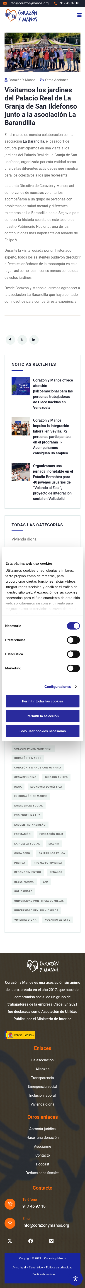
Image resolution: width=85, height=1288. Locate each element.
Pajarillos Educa (52, 853)
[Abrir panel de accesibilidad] (75, 1278)
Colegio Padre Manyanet (33, 748)
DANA (18, 786)
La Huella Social (27, 843)
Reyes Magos (24, 881)
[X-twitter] (10, 1241)
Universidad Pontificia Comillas (39, 900)
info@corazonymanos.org (45, 1225)
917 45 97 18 (34, 1206)
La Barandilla (33, 141)
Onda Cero (22, 853)
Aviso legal (19, 1267)
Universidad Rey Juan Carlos (36, 910)
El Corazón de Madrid (31, 796)
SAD (45, 881)
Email (27, 1218)
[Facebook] (30, 1241)
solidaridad (23, 891)
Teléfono (29, 1199)
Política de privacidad (59, 1267)
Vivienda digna (24, 539)
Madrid (54, 843)
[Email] (10, 1223)
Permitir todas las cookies (42, 701)
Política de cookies (43, 1274)
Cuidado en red (56, 777)
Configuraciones (57, 687)
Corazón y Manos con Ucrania (37, 767)
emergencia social (28, 805)
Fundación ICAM (51, 834)
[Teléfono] (10, 1204)
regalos (56, 872)
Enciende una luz (27, 815)
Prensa (19, 862)
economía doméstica (46, 786)
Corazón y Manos (27, 758)
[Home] (21, 15)
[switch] (73, 640)
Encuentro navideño (30, 824)
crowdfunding (25, 777)
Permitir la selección (43, 716)
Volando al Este (57, 919)
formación (22, 834)
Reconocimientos (27, 872)
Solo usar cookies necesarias (42, 731)
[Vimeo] (51, 1241)
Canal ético (36, 1267)
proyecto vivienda (48, 862)
